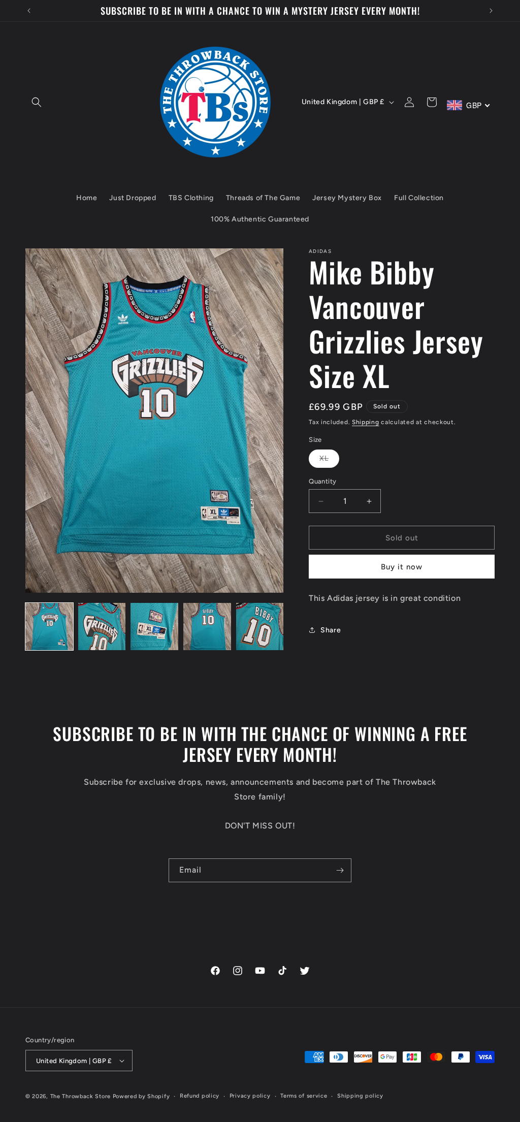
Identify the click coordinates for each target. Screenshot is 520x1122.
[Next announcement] (491, 10)
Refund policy (199, 1096)
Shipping (365, 422)
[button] (36, 102)
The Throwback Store (80, 1096)
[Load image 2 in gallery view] (102, 627)
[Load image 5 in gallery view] (260, 627)
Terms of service (303, 1096)
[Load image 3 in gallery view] (154, 627)
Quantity (322, 481)
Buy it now (401, 566)
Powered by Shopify (141, 1096)
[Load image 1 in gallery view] (49, 627)
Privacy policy (250, 1096)
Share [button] (330, 630)
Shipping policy (360, 1096)
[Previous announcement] (29, 10)
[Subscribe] (340, 870)
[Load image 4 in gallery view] (207, 627)
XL (329, 461)
